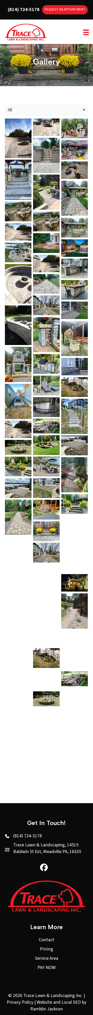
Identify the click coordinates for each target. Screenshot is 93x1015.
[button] (44, 867)
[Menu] (86, 32)
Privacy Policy (20, 1002)
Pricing (46, 949)
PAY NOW (46, 967)
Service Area (46, 958)
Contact (46, 940)
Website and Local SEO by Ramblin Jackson (58, 1005)
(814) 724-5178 (24, 9)
